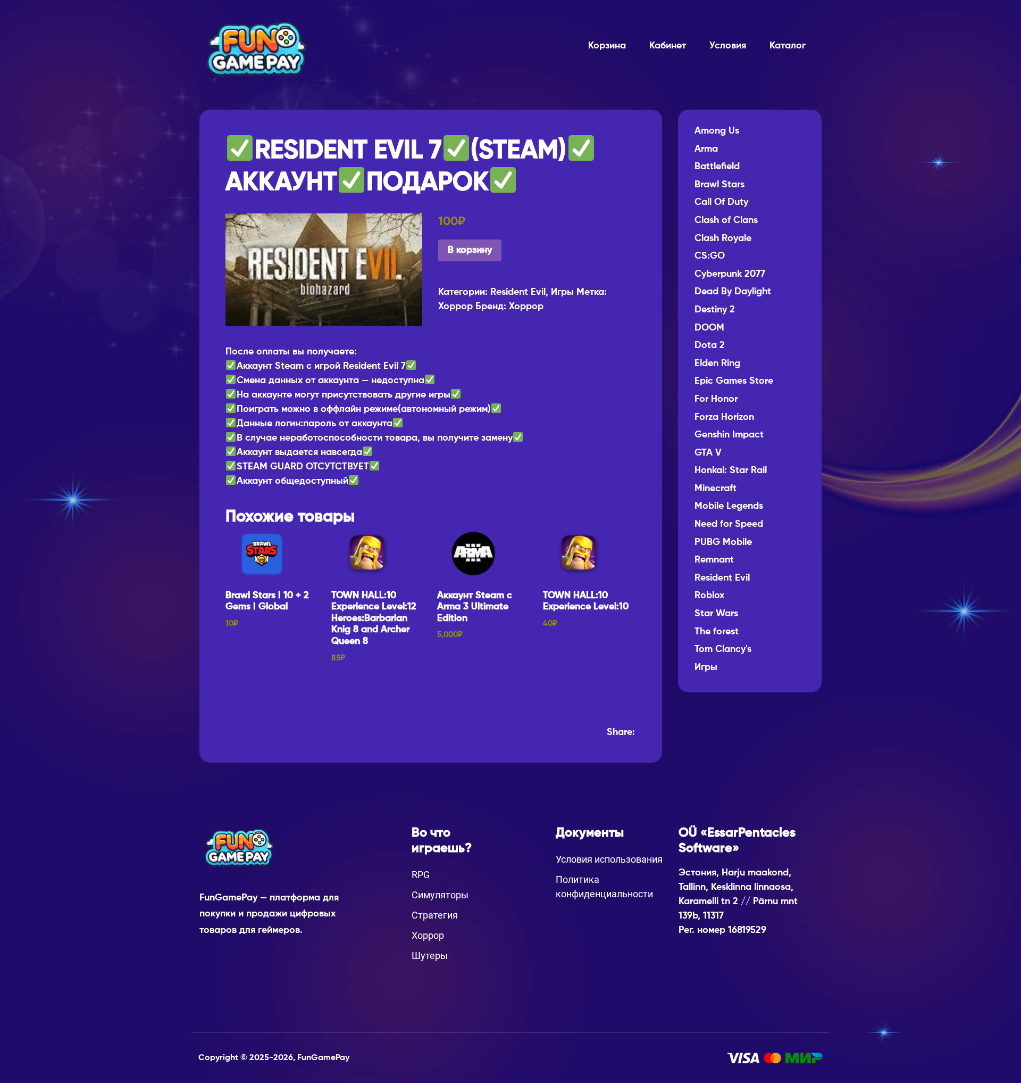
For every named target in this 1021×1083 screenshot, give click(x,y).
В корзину (470, 250)
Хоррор (455, 306)
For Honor (716, 399)
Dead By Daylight (732, 291)
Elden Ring (717, 363)
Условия (727, 46)
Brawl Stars (719, 184)
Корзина (607, 46)
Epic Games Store (733, 381)
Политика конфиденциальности (604, 886)
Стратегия (435, 915)
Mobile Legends (728, 506)
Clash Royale (722, 238)
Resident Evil (518, 292)
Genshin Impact (729, 435)
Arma (706, 149)
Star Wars (716, 613)
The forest (716, 631)
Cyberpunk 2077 (729, 274)
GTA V (708, 453)
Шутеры (430, 955)
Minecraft (715, 488)
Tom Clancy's (722, 649)
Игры (562, 292)
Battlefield (717, 166)
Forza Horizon (724, 417)
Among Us (716, 131)
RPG (421, 874)
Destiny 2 (714, 310)
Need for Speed (728, 524)
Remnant (714, 560)
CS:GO (709, 256)
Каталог (787, 46)
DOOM (709, 328)
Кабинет (667, 46)
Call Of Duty (721, 202)
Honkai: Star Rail (730, 470)
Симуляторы (440, 894)
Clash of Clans (726, 220)
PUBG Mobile (723, 542)
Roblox (709, 595)
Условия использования (609, 859)
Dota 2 (709, 345)
